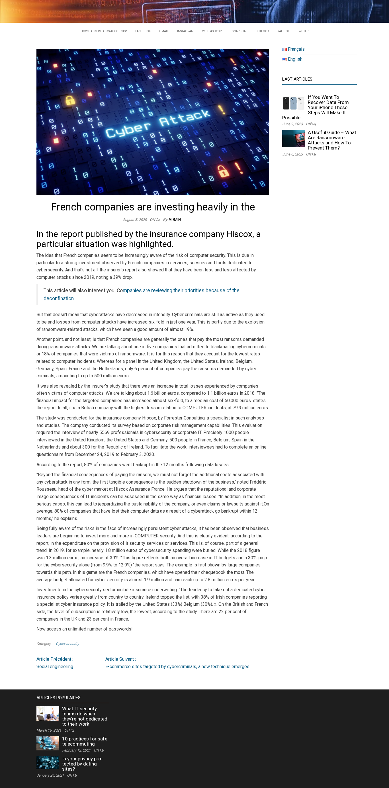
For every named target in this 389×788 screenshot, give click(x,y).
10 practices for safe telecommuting (84, 741)
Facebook (143, 31)
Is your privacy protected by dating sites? (82, 764)
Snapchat (239, 31)
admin (175, 219)
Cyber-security (67, 644)
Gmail (164, 31)
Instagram (185, 31)
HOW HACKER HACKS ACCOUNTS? (104, 31)
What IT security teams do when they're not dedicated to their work (84, 716)
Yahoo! (283, 31)
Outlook (262, 31)
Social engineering (54, 662)
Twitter (302, 31)
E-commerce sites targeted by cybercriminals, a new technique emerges (177, 662)
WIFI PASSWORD (213, 31)
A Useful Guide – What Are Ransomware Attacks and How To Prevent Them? (332, 140)
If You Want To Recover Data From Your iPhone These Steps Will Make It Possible (315, 107)
